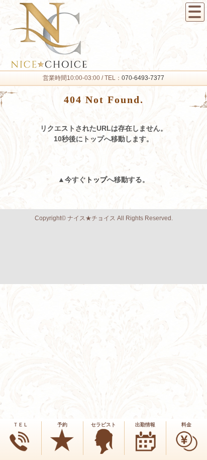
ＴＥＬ (20, 424)
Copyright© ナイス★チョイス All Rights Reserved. (104, 218)
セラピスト (103, 424)
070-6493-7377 (143, 77)
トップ (96, 179)
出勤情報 (145, 424)
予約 (62, 424)
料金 (186, 424)
